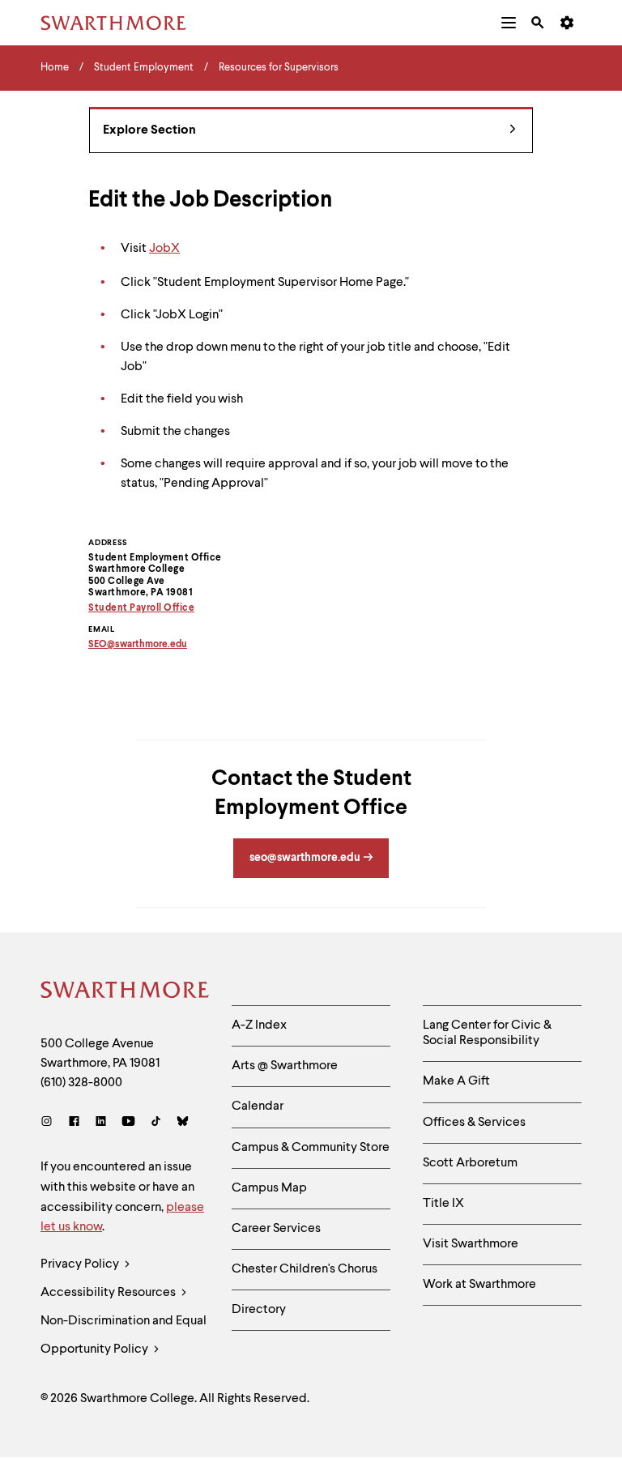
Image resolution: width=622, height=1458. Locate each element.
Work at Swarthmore (479, 1284)
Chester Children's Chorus (304, 1269)
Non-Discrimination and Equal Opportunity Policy (123, 1335)
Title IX (443, 1203)
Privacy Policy (80, 1264)
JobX (164, 248)
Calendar (257, 1106)
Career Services (276, 1228)
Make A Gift (456, 1081)
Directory (259, 1309)
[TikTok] (156, 1123)
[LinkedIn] (101, 1123)
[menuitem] (508, 22)
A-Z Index (259, 1025)
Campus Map (269, 1188)
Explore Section (149, 130)
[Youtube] (128, 1123)
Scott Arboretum (470, 1163)
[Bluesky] (182, 1123)
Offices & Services (474, 1122)
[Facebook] (74, 1123)
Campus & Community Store (311, 1147)
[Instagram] (49, 1123)
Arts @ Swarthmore (285, 1065)
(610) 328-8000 (81, 1082)
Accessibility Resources (109, 1292)
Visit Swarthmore (470, 1244)
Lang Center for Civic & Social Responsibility (487, 1033)
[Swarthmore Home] (123, 992)
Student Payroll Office (141, 608)
